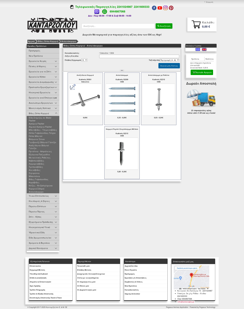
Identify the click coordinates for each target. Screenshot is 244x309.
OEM (112, 53)
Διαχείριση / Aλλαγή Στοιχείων (91, 274)
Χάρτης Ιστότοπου (132, 293)
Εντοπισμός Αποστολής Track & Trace (46, 297)
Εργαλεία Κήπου (37, 76)
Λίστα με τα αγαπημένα (88, 278)
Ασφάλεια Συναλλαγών (40, 281)
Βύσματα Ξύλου (37, 139)
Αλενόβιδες (34, 170)
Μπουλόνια (34, 176)
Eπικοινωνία (35, 266)
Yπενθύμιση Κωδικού (39, 274)
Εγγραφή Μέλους (37, 270)
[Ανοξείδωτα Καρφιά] (85, 99)
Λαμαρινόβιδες (36, 163)
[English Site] (204, 49)
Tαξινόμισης (154, 60)
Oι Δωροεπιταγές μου (86, 290)
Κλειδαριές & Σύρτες (39, 201)
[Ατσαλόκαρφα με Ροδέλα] (159, 99)
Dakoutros (104, 53)
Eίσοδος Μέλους (84, 270)
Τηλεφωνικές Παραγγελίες (95, 7)
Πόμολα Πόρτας (37, 211)
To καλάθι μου (83, 266)
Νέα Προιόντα (131, 286)
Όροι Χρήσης (35, 286)
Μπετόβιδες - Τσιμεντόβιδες (43, 129)
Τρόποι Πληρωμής (37, 290)
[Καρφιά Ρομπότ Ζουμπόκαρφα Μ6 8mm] (122, 153)
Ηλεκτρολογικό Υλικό (39, 227)
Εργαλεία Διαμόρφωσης (41, 82)
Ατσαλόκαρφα (68, 41)
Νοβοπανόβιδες (36, 160)
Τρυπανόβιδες (36, 166)
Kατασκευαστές (132, 290)
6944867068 (117, 11)
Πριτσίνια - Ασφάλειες (40, 151)
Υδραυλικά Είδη (37, 232)
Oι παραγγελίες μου (86, 281)
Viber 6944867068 (184, 298)
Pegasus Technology (207, 307)
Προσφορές (34, 50)
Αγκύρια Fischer (36, 123)
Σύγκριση (209, 2)
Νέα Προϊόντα (36, 55)
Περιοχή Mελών (84, 261)
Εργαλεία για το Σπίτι (40, 71)
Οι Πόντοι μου (83, 286)
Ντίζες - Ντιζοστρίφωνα (41, 185)
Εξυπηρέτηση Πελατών (40, 261)
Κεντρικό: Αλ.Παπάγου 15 (189, 290)
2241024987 (124, 7)
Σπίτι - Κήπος (35, 216)
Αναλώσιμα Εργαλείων (41, 102)
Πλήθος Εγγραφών (73, 60)
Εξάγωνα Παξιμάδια (39, 154)
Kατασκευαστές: (72, 53)
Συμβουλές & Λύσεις (133, 281)
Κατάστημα (130, 261)
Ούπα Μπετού (35, 136)
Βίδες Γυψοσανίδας (38, 179)
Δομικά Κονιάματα (38, 248)
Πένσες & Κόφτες (37, 66)
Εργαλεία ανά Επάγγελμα (43, 97)
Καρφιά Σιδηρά (36, 188)
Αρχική (31, 41)
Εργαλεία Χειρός (37, 61)
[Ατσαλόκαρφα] (122, 99)
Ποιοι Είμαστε (131, 270)
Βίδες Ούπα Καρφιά (48, 41)
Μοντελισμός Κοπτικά (40, 108)
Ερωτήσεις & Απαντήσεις (135, 278)
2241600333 (141, 7)
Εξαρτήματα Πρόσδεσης (41, 222)
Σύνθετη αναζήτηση (38, 278)
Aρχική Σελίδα (131, 266)
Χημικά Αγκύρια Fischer (40, 126)
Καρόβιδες (34, 182)
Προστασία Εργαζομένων (41, 87)
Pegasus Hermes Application (177, 307)
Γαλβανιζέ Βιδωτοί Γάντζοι (42, 142)
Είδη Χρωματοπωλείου (40, 237)
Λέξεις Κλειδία (71, 56)
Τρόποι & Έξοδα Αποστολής (41, 293)
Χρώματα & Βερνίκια (39, 242)
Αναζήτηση (165, 26)
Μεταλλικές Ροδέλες (39, 157)
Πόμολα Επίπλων (37, 206)
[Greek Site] (198, 49)
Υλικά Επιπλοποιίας (39, 195)
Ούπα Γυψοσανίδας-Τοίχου (42, 133)
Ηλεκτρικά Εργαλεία (39, 92)
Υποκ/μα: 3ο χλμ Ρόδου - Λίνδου (191, 293)
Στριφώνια (34, 173)
